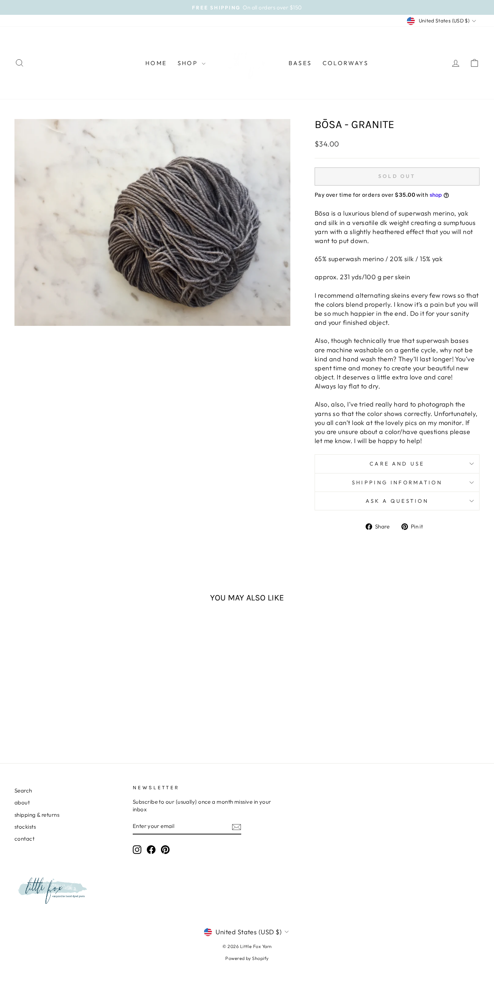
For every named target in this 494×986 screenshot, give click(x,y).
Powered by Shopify (246, 958)
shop (189, 63)
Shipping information (397, 482)
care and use (397, 463)
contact (24, 838)
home (156, 63)
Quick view (69, 694)
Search (23, 790)
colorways (346, 63)
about (22, 802)
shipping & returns (36, 814)
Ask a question (397, 501)
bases (300, 63)
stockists (25, 826)
